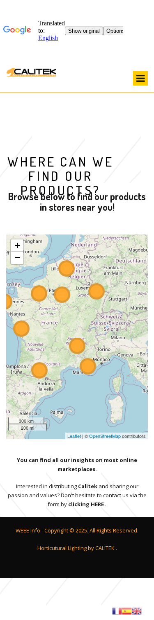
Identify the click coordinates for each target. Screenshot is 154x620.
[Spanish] (127, 610)
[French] (117, 610)
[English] (137, 610)
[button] (17, 245)
